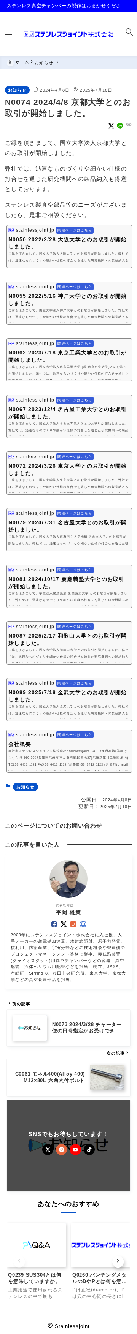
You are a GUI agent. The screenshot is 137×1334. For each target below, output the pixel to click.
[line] (120, 126)
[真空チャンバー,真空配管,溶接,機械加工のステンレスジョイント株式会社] (68, 34)
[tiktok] (89, 1149)
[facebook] (54, 924)
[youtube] (75, 1149)
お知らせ (17, 90)
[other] (83, 924)
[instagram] (73, 924)
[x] (111, 126)
